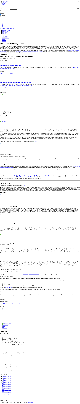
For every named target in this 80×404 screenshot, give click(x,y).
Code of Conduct (5, 1)
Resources (4, 25)
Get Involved (4, 20)
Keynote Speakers (5, 36)
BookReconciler (17, 172)
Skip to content (2, 18)
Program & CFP (5, 31)
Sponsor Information (5, 38)
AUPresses (9, 323)
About (3, 19)
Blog (3, 26)
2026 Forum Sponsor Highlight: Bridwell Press (10, 65)
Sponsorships (4, 33)
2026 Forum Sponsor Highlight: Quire (8, 73)
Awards (3, 24)
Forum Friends (2, 52)
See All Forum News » (4, 87)
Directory (3, 23)
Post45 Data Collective (12, 171)
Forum (3, 22)
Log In (3, 4)
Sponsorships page (27, 296)
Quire (3, 310)
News (3, 35)
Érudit (3, 327)
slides (5, 121)
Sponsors (3, 39)
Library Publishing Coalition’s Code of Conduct (31, 274)
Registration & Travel (6, 30)
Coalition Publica (5, 325)
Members (3, 3)
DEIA (3, 21)
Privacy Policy (30, 402)
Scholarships (4, 32)
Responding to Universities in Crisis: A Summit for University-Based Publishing (29, 51)
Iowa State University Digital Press (21, 308)
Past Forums (4, 41)
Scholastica (4, 329)
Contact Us (4, 2)
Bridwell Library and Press (17, 303)
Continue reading (16, 85)
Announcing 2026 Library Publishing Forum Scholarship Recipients (15, 82)
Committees (4, 40)
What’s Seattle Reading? (48, 172)
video (2, 121)
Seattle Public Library (9, 173)
